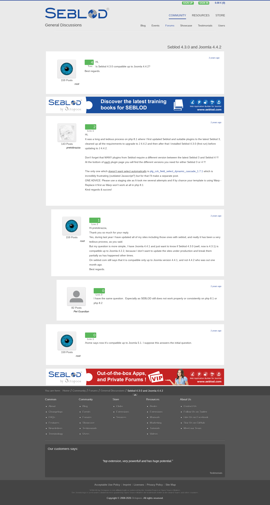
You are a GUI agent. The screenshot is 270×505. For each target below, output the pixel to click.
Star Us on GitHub (194, 422)
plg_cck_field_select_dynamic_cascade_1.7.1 (176, 171)
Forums (93, 390)
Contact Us (190, 406)
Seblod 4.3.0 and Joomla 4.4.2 (194, 47)
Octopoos (137, 498)
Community (79, 390)
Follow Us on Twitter (195, 411)
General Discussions (63, 25)
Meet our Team (192, 428)
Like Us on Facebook (196, 417)
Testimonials (216, 473)
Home (66, 390)
